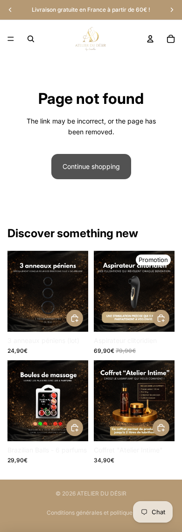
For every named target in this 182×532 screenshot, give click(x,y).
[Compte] (150, 39)
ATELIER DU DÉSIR (101, 493)
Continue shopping (91, 166)
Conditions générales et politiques (91, 512)
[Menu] (10, 39)
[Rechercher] (31, 39)
